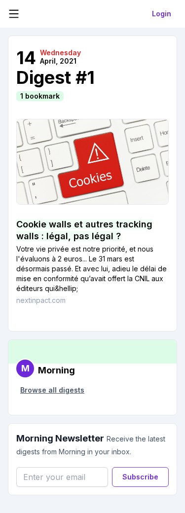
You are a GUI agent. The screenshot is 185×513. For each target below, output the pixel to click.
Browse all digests (52, 390)
